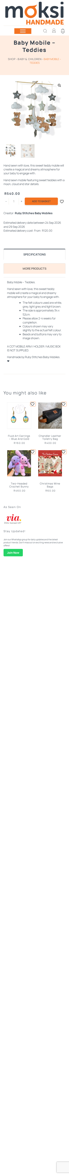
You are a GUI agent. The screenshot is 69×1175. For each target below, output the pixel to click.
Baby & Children (30, 59)
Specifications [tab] (34, 254)
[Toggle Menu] (22, 31)
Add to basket (41, 201)
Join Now (13, 553)
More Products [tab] (34, 268)
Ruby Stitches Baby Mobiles (34, 213)
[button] (59, 85)
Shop (12, 59)
